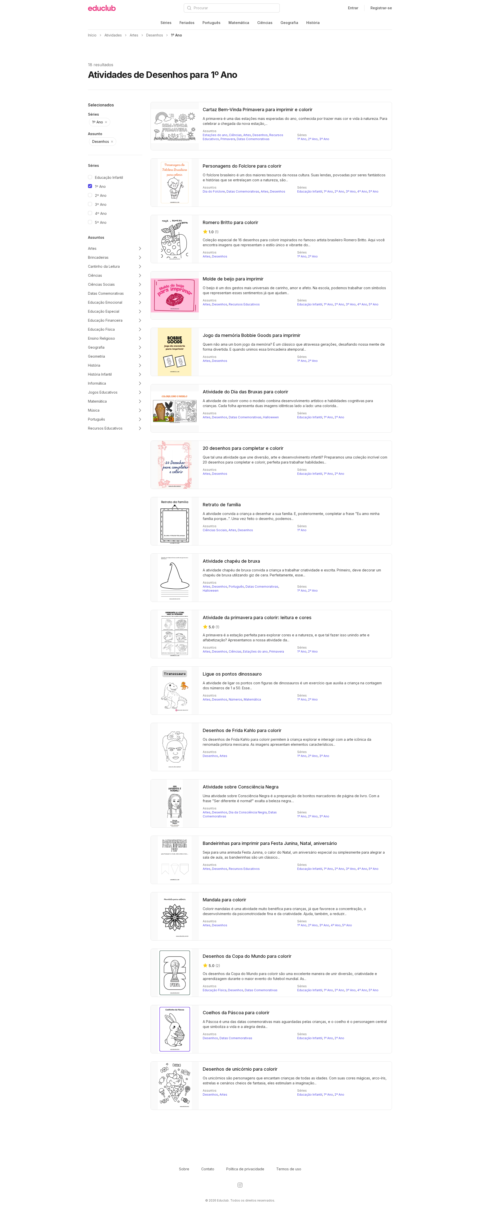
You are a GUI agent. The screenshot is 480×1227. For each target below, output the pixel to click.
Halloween (271, 417)
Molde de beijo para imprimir (233, 278)
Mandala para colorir (224, 899)
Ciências (264, 22)
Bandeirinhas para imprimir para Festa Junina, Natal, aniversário (270, 843)
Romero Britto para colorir (230, 222)
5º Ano (100, 222)
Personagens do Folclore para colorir (242, 166)
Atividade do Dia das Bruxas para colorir (245, 391)
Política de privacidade (245, 1169)
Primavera (227, 139)
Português (211, 22)
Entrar (353, 8)
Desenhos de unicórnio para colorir (240, 1069)
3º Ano (100, 204)
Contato (207, 1169)
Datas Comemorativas (253, 139)
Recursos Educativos (244, 304)
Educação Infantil (109, 177)
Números (235, 699)
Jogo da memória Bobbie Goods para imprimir (251, 335)
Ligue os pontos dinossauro (232, 674)
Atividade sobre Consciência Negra (240, 786)
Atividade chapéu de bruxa (231, 561)
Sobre (184, 1169)
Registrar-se (381, 8)
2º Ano (100, 195)
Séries (166, 22)
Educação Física (214, 990)
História (313, 22)
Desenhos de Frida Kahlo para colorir (242, 730)
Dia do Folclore (214, 191)
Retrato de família (222, 504)
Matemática (238, 22)
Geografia (289, 22)
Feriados (187, 22)
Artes (247, 135)
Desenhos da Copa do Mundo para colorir (247, 956)
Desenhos (260, 135)
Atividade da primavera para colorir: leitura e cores (257, 617)
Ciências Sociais (215, 530)
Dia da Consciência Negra (248, 812)
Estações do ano (215, 135)
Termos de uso (288, 1169)
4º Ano (101, 213)
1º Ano (100, 186)
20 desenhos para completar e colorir (243, 448)
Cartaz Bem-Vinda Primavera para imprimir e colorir (257, 109)
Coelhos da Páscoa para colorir (236, 1012)
